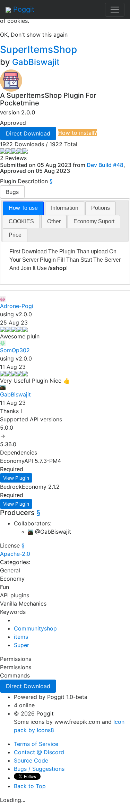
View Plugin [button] (16, 478)
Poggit (22, 9)
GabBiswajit (36, 62)
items (21, 636)
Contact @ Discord (39, 752)
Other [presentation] (54, 221)
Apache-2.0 (15, 553)
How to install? (77, 132)
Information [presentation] (64, 208)
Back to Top (30, 786)
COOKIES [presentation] (21, 221)
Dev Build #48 (105, 164)
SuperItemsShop (39, 49)
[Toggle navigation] (114, 10)
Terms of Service (36, 743)
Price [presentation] (15, 235)
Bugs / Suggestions (39, 768)
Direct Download (28, 133)
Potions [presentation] (100, 208)
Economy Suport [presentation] (93, 221)
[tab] (23, 208)
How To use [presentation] (23, 208)
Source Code (31, 760)
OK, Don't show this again (34, 34)
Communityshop (35, 628)
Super (21, 645)
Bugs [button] (12, 191)
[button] (28, 133)
